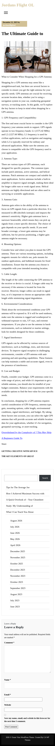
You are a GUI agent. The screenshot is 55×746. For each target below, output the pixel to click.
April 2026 (15, 545)
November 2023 (17, 576)
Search (7, 473)
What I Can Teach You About (20, 512)
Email (7, 695)
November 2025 (17, 557)
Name (7, 680)
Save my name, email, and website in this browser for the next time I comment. (27, 719)
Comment (9, 643)
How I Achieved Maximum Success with (25, 493)
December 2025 (17, 551)
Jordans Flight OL (18, 5)
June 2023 (15, 606)
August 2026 (16, 520)
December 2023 (17, 569)
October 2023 (16, 582)
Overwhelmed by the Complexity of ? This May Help (26, 432)
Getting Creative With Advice (20, 451)
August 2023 (16, 594)
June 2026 (15, 533)
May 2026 (15, 539)
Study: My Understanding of (19, 506)
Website (7, 705)
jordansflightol (9, 25)
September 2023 (17, 588)
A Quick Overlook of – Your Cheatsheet (24, 499)
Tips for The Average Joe (18, 487)
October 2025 (16, 563)
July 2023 (14, 600)
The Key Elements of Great (18, 456)
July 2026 (14, 527)
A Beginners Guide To (12, 438)
